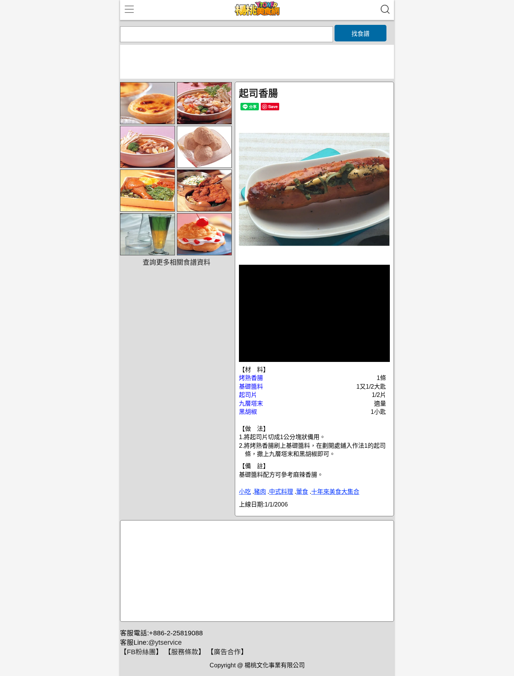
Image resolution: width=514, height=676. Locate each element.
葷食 (302, 491)
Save (273, 106)
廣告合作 (227, 652)
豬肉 (260, 491)
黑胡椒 (248, 412)
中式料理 (281, 491)
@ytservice (165, 642)
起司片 (248, 395)
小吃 (245, 491)
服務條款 (184, 652)
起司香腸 (258, 93)
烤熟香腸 (251, 378)
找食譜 (360, 34)
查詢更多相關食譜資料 (176, 262)
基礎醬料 (251, 386)
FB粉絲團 (141, 652)
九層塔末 (251, 403)
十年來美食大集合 (335, 491)
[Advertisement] (256, 571)
